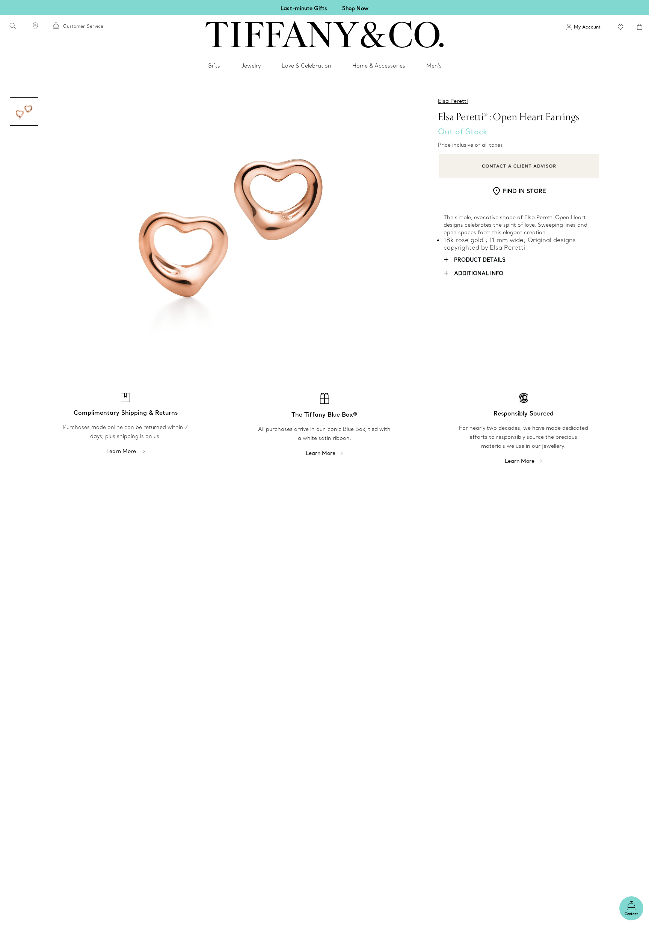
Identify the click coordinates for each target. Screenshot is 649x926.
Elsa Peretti (453, 101)
